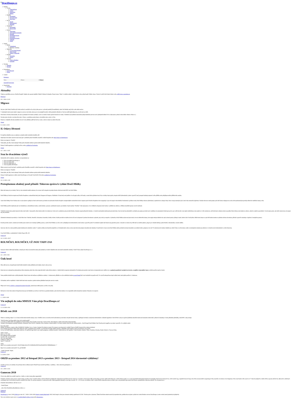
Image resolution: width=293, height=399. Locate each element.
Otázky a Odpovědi (14, 53)
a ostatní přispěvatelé (44, 394)
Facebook (9, 86)
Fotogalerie (12, 12)
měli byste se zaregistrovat (123, 94)
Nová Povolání (13, 17)
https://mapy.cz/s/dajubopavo (61, 137)
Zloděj (11, 41)
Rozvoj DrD (13, 28)
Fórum (8, 72)
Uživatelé (12, 61)
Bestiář (11, 21)
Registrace (6, 77)
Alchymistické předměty (16, 32)
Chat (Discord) (10, 70)
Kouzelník (12, 37)
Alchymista (12, 31)
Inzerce (11, 57)
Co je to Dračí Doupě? (15, 50)
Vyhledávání (13, 46)
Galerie (11, 11)
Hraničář (12, 34)
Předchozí (3, 96)
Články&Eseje (13, 9)
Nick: (5, 80)
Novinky (9, 66)
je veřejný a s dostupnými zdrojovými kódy (19, 285)
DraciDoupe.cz (4, 394)
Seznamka (12, 56)
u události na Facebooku (32, 145)
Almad (2, 122)
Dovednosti (12, 16)
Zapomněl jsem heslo (9, 82)
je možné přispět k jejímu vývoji (25, 397)
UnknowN (3, 235)
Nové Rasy (12, 19)
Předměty (12, 24)
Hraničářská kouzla (14, 35)
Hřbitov (12, 13)
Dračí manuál (13, 52)
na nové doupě (76, 275)
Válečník (12, 39)
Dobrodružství (13, 23)
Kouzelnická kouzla (14, 38)
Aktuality (9, 65)
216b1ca (17, 394)
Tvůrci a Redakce (14, 60)
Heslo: (22, 80)
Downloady (12, 27)
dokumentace (39, 397)
